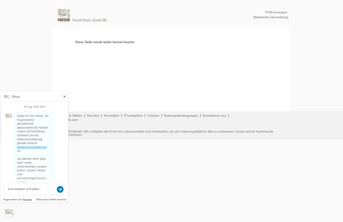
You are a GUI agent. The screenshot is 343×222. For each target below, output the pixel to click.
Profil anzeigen (276, 12)
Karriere (93, 115)
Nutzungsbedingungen (181, 115)
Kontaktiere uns (214, 115)
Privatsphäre (133, 115)
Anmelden (111, 115)
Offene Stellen (72, 115)
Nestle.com (70, 120)
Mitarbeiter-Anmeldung (270, 17)
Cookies (153, 115)
